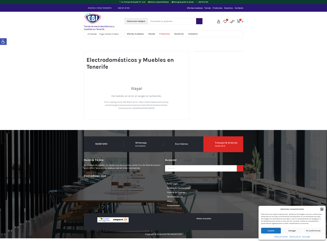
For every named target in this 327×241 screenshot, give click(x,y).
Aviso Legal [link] (306, 236)
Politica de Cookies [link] (176, 192)
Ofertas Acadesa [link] (195, 8)
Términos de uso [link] (295, 236)
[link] (3, 41)
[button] (322, 209)
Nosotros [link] (228, 8)
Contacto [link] (239, 8)
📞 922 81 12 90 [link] (202, 2)
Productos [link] (217, 8)
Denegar (292, 231)
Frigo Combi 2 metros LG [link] (97, 34)
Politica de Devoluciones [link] (178, 188)
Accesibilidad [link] (173, 205)
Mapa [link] (169, 201)
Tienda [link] (207, 8)
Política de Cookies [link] (281, 236)
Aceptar (271, 231)
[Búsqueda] (240, 168)
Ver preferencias (313, 231)
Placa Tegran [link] (117, 34)
